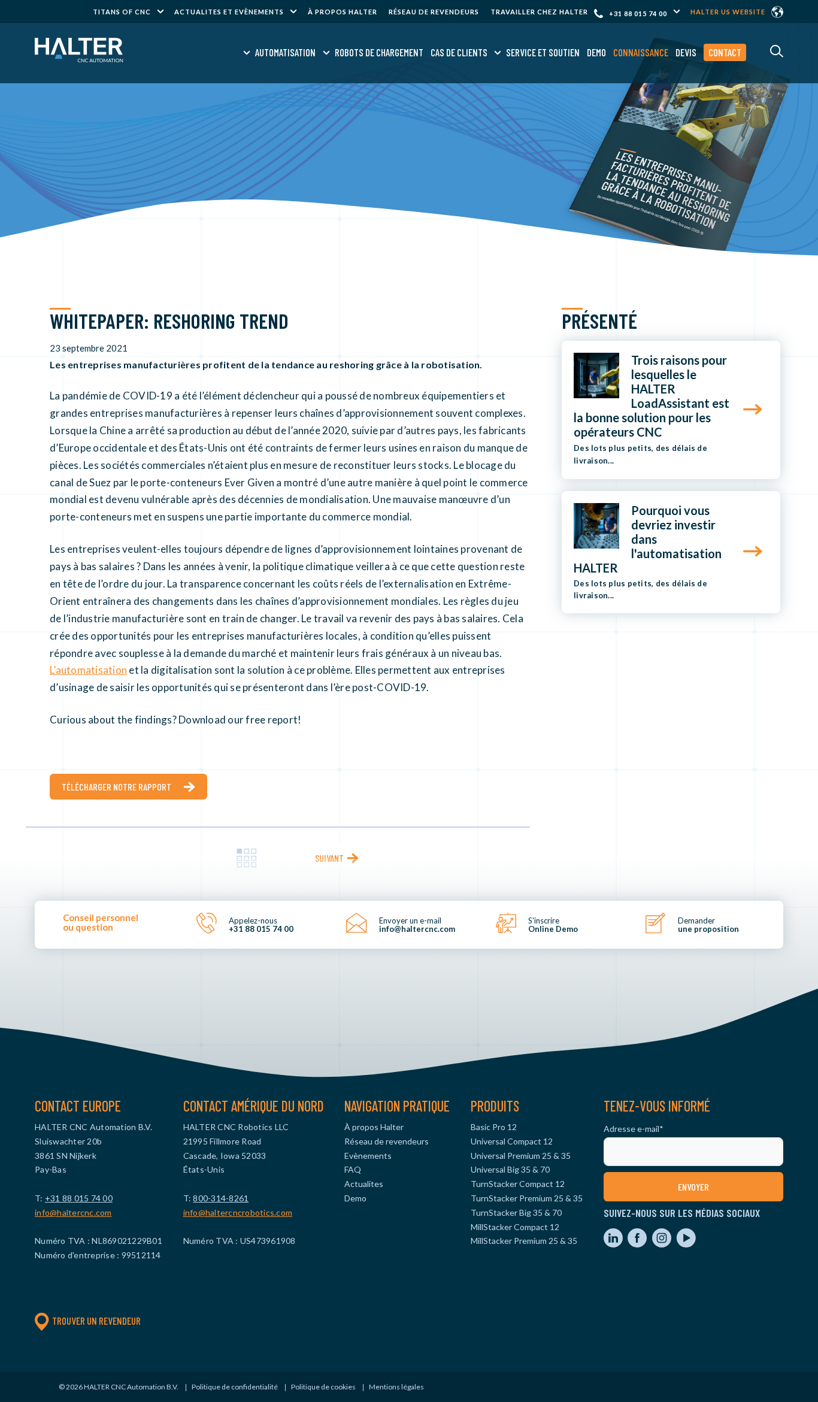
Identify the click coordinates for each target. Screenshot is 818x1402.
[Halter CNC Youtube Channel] (686, 1244)
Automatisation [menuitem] (285, 52)
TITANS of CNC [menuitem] (122, 12)
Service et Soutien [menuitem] (543, 52)
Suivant (329, 858)
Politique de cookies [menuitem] (323, 1386)
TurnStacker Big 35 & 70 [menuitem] (516, 1212)
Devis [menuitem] (685, 52)
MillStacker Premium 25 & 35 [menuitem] (524, 1241)
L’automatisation (88, 670)
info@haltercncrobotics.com (238, 1212)
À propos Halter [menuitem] (342, 12)
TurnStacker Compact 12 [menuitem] (518, 1184)
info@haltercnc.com (73, 1212)
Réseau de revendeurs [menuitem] (434, 12)
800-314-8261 (221, 1198)
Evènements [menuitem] (368, 1155)
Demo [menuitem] (596, 52)
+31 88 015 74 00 (638, 13)
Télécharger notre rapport (116, 786)
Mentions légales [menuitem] (396, 1386)
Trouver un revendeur (96, 1321)
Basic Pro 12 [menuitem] (494, 1127)
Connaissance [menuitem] (640, 52)
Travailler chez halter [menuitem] (539, 12)
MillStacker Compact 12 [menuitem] (515, 1227)
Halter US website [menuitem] (727, 12)
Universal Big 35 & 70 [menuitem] (510, 1169)
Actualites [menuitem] (363, 1184)
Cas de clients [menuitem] (459, 52)
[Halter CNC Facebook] (638, 1244)
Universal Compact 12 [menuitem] (512, 1141)
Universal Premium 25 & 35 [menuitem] (521, 1155)
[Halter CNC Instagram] (662, 1244)
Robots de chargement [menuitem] (379, 52)
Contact (724, 52)
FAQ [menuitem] (352, 1169)
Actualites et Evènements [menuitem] (229, 12)
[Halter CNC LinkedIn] (614, 1244)
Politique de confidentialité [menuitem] (235, 1386)
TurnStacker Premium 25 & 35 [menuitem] (527, 1198)
